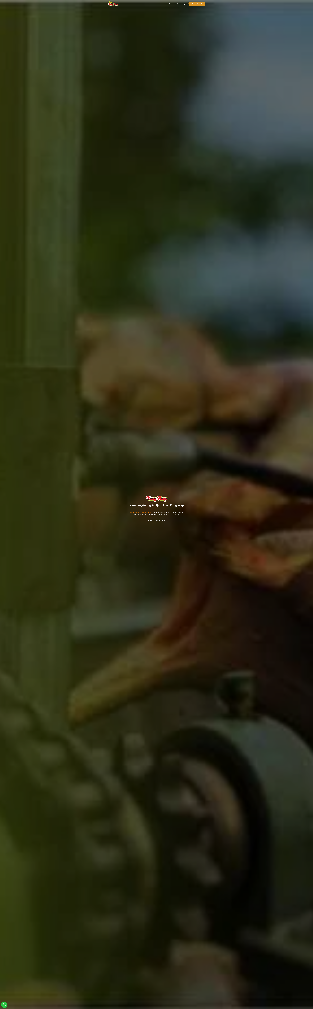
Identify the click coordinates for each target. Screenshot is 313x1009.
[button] (196, 4)
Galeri (177, 4)
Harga (184, 4)
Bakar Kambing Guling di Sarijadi (141, 512)
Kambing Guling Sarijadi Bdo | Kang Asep (156, 505)
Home (171, 4)
